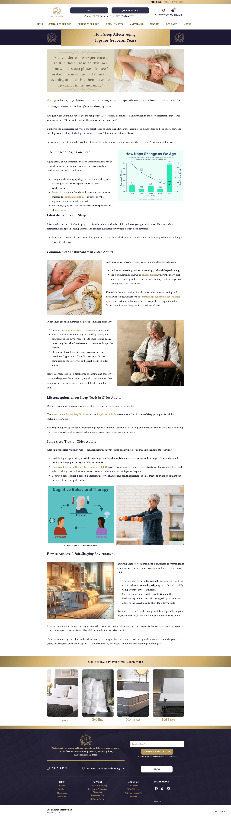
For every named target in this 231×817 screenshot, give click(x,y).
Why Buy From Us (133, 792)
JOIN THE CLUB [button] (130, 10)
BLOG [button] (157, 769)
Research (56, 192)
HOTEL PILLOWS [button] (114, 24)
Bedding (97, 719)
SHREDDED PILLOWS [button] (88, 24)
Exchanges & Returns (97, 789)
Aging (51, 100)
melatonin (60, 210)
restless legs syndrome (154, 296)
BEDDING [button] (154, 24)
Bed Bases (168, 719)
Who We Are (133, 789)
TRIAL (167, 2)
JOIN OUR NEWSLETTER (157, 751)
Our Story (133, 785)
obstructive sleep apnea (86, 330)
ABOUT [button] (187, 24)
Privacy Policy (97, 799)
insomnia (67, 330)
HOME (40, 24)
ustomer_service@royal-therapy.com (106, 768)
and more (104, 330)
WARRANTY (178, 2)
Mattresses (133, 719)
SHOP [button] (89, 10)
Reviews (133, 796)
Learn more (135, 661)
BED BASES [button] (171, 24)
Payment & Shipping (97, 785)
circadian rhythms (75, 197)
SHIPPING (156, 2)
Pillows (63, 720)
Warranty (97, 792)
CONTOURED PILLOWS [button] (59, 24)
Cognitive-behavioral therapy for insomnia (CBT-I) (79, 467)
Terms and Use (97, 795)
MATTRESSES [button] (136, 24)
